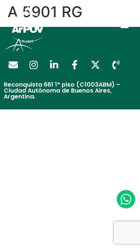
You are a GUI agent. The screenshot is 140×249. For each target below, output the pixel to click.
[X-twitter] (95, 65)
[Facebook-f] (74, 65)
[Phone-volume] (115, 65)
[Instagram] (33, 65)
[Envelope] (13, 65)
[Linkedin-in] (54, 65)
